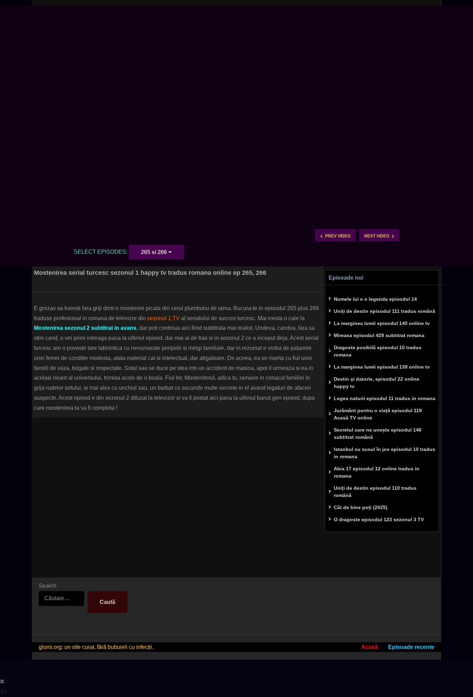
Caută (107, 602)
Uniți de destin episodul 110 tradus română (375, 491)
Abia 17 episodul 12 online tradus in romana (376, 472)
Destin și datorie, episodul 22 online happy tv (376, 382)
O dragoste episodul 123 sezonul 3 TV (379, 519)
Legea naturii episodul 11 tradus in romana (384, 398)
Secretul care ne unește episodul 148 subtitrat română (377, 433)
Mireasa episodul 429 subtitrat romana (379, 335)
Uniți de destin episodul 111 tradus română (384, 311)
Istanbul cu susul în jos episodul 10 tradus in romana (384, 452)
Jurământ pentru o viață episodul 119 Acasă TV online (378, 414)
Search (47, 586)
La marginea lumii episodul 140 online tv (382, 323)
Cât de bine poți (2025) (360, 507)
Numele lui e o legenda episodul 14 (375, 299)
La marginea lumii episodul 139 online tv (382, 367)
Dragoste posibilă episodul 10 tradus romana (377, 351)
